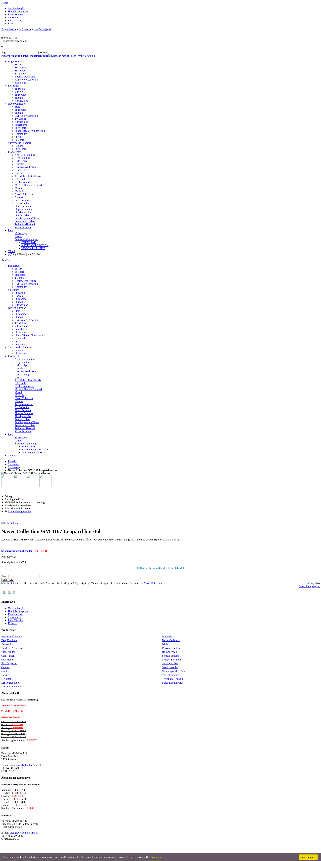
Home (4, 2)
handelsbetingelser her (19, 511)
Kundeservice (15, 14)
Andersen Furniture (11, 636)
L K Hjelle (7, 678)
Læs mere (156, 857)
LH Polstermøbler (10, 682)
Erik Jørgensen (9, 663)
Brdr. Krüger (8, 651)
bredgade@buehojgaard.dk (24, 832)
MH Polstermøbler (11, 686)
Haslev (5, 675)
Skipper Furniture (171, 659)
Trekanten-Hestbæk (172, 678)
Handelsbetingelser (18, 11)
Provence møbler (171, 648)
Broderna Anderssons (12, 648)
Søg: (3, 52)
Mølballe (167, 636)
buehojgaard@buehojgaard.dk (26, 765)
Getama (5, 667)
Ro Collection (169, 651)
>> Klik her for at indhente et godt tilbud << (160, 568)
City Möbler (7, 659)
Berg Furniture (9, 640)
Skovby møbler (170, 663)
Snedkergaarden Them (174, 671)
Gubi (4, 671)
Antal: (4, 576)
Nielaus (166, 644)
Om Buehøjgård (16, 8)
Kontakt (12, 23)
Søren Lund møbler (172, 682)
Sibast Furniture (170, 655)
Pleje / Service (15, 20)
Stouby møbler (170, 667)
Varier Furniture (170, 675)
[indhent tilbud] (10, 523)
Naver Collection (153, 583)
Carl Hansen (8, 655)
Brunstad (6, 644)
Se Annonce (14, 17)
